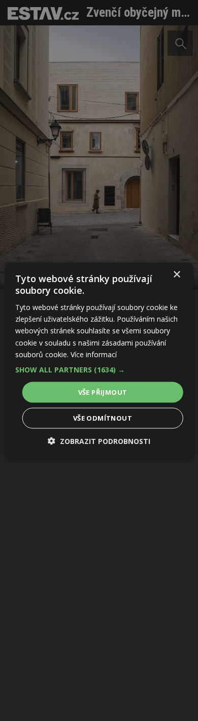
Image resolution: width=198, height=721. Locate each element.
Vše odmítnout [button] (102, 418)
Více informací (94, 354)
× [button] (176, 274)
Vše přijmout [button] (102, 391)
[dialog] (99, 360)
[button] (99, 369)
